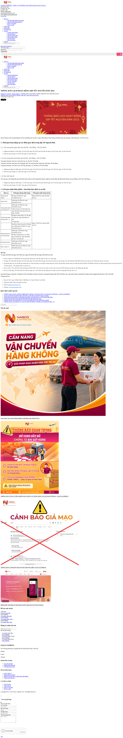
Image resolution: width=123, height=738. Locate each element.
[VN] (2, 16)
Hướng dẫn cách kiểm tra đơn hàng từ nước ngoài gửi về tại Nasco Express (22, 605)
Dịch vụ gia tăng (11, 23)
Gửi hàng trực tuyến (9, 666)
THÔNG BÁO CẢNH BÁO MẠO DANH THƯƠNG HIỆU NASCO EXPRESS (23, 567)
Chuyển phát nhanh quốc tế (14, 22)
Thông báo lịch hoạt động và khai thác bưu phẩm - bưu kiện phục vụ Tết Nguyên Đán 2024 (28, 297)
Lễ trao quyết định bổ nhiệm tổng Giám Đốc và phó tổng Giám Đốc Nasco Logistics (26, 295)
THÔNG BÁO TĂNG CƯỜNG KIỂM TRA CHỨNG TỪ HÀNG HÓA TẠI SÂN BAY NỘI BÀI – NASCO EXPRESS (37, 294)
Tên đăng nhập (5, 48)
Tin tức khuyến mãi (12, 35)
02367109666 (5, 637)
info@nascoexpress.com (10, 654)
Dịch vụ (6, 19)
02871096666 (5, 640)
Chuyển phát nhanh (12, 32)
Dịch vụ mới (10, 25)
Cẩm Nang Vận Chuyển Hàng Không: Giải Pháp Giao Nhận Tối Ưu (20, 418)
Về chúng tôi (7, 29)
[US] (5, 16)
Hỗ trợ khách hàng (12, 37)
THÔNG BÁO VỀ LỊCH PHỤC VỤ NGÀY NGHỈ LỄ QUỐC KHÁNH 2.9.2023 (26, 300)
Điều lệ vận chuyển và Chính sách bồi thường (16, 676)
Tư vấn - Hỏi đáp (12, 81)
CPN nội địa (7, 684)
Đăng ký (9, 46)
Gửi (2, 736)
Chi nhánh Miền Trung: (8, 636)
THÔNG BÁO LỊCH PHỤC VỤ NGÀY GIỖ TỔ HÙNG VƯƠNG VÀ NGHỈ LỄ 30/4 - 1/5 (29, 301)
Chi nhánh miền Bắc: (7, 633)
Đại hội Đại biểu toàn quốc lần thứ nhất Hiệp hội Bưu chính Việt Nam (22, 298)
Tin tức (6, 31)
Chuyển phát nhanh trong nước (15, 20)
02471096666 (5, 634)
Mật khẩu (3, 49)
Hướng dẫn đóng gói (9, 665)
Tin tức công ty (11, 34)
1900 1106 (8, 651)
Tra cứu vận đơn (8, 663)
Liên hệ (6, 41)
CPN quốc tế (7, 686)
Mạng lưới (7, 28)
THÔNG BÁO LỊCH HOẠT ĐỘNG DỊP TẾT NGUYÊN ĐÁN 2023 (20, 95)
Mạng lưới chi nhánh (9, 675)
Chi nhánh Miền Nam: (8, 639)
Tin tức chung (11, 38)
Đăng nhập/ (4, 46)
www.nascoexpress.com (12, 657)
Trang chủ (6, 26)
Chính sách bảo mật (9, 678)
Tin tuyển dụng (11, 40)
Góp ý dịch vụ (8, 673)
